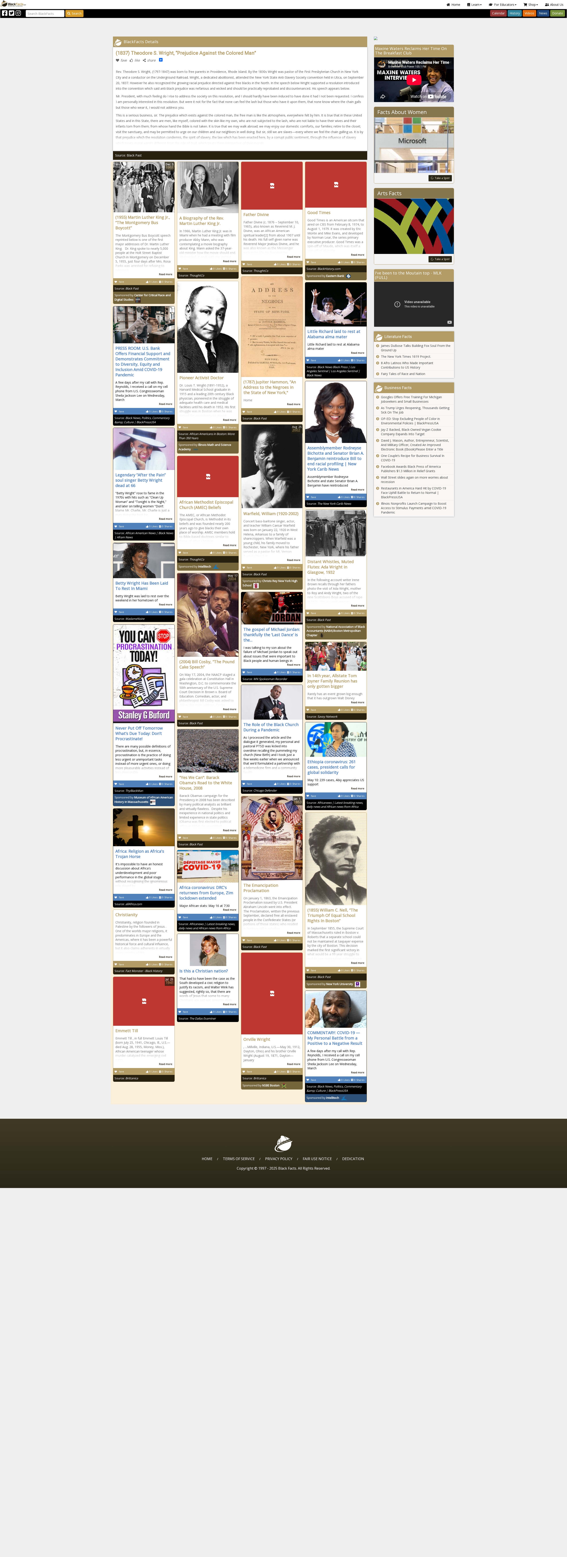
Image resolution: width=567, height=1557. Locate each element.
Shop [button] (532, 4)
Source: (127, 288)
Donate (557, 13)
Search (77, 13)
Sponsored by (325, 276)
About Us (556, 4)
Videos (529, 13)
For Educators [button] (504, 4)
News (543, 13)
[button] (22, 1552)
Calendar (498, 13)
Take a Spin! (442, 178)
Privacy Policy (278, 1158)
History (515, 13)
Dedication (353, 1158)
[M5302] (414, 38)
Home (455, 4)
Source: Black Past (128, 155)
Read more (165, 274)
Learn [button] (475, 4)
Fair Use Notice (317, 1158)
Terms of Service (239, 1158)
